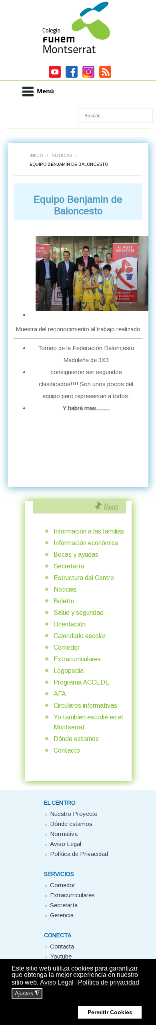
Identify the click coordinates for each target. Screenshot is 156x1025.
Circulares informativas (85, 705)
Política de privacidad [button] (108, 982)
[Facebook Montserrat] (71, 76)
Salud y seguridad (79, 612)
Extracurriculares (77, 659)
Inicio (36, 155)
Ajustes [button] (27, 993)
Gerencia (62, 915)
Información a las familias (89, 531)
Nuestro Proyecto (74, 813)
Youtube (61, 956)
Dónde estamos (76, 738)
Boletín (64, 601)
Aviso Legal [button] (57, 982)
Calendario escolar (80, 635)
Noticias (62, 155)
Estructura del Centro (84, 577)
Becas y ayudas (76, 554)
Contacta (62, 946)
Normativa (64, 833)
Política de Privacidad (79, 853)
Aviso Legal (65, 843)
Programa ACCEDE (82, 682)
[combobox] (115, 116)
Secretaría (69, 566)
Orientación (70, 624)
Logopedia (69, 670)
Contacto (67, 750)
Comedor (67, 647)
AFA (60, 694)
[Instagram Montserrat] (88, 76)
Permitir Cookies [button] (110, 1012)
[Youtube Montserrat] (54, 76)
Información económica (86, 543)
